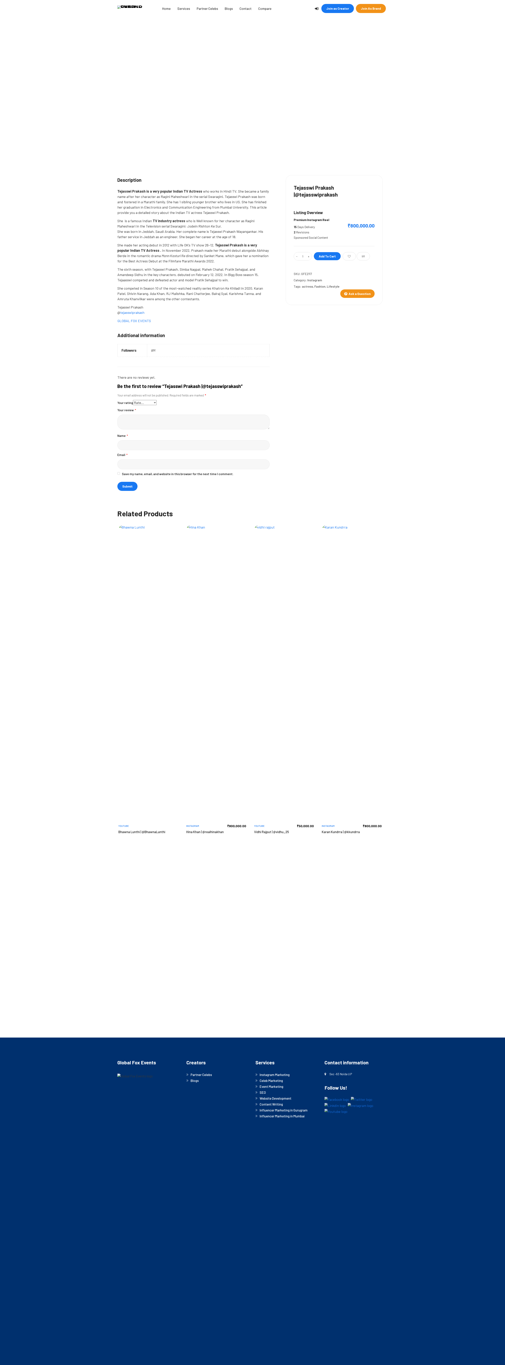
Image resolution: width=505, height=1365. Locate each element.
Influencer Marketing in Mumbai (282, 1116)
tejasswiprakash (132, 312)
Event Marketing (271, 1086)
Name (122, 435)
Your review (126, 410)
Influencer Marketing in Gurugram (284, 1110)
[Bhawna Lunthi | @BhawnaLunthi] (148, 672)
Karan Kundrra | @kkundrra (341, 832)
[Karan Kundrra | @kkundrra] (352, 672)
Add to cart (327, 256)
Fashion (319, 286)
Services (183, 8)
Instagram (314, 280)
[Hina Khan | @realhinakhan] (216, 672)
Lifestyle (333, 286)
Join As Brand (371, 8)
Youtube (123, 825)
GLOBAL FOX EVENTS (134, 321)
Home (166, 8)
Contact (245, 8)
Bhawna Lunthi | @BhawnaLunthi (141, 832)
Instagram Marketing (275, 1075)
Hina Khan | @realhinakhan (205, 832)
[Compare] (363, 256)
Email (122, 455)
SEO (263, 1092)
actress (307, 286)
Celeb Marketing (271, 1080)
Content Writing (271, 1104)
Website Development (275, 1098)
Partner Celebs (207, 8)
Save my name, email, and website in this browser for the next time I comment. (177, 474)
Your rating (125, 403)
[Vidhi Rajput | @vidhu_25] (284, 672)
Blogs (229, 8)
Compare (264, 8)
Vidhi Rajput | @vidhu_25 (271, 832)
